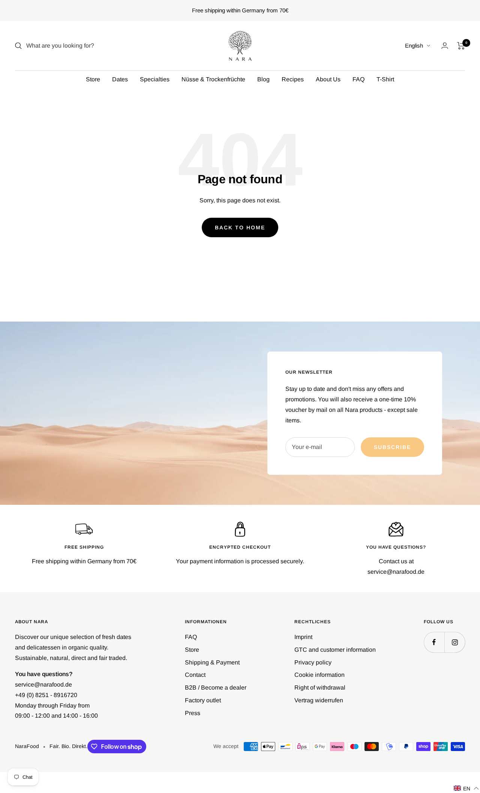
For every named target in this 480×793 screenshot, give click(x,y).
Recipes (293, 79)
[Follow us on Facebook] (434, 642)
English (414, 45)
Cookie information (319, 675)
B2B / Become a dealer (215, 687)
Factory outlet (203, 700)
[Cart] (461, 45)
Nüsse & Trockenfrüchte (213, 79)
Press (192, 713)
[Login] (444, 45)
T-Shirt (385, 79)
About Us (328, 79)
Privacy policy (313, 662)
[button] (466, 788)
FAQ (358, 79)
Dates (120, 79)
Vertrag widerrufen (318, 700)
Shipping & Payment (212, 662)
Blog (263, 79)
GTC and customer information (335, 649)
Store (93, 79)
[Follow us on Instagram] (454, 642)
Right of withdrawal (319, 687)
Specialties (155, 79)
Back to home (240, 227)
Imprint (303, 637)
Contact (195, 675)
